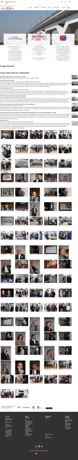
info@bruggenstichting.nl (10, 2)
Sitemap (44, 448)
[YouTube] (61, 1)
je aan (49, 434)
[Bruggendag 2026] (39, 37)
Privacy (39, 448)
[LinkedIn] (69, 1)
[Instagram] (65, 1)
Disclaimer (34, 448)
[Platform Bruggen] (63, 38)
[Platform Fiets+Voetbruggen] (14, 38)
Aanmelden (48, 420)
